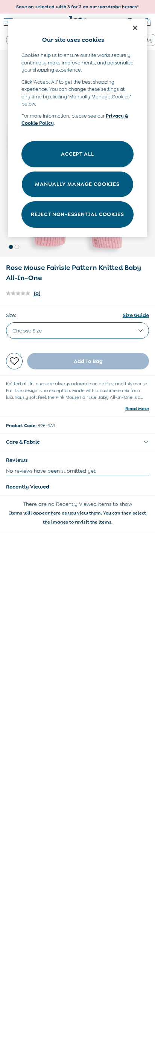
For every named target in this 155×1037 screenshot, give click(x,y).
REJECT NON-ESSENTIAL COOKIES (77, 214)
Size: (11, 315)
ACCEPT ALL (77, 153)
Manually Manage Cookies (77, 184)
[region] (77, 128)
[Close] (135, 28)
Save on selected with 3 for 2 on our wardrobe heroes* (77, 7)
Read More (137, 409)
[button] (11, 247)
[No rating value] (20, 293)
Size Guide (136, 315)
